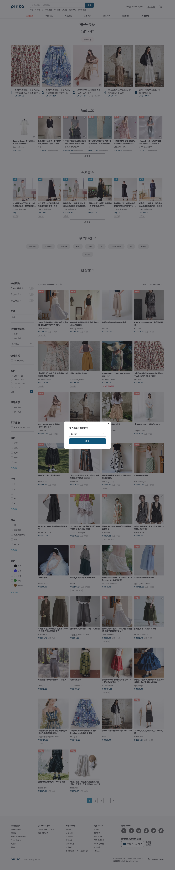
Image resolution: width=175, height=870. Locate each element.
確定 (87, 441)
